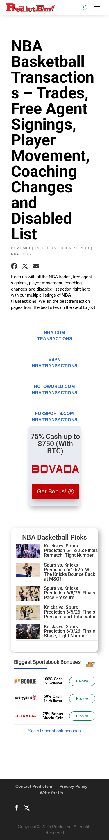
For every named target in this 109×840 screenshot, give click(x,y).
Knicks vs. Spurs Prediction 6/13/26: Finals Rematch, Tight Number (71, 550)
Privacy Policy (73, 786)
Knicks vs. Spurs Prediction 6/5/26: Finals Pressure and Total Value (70, 612)
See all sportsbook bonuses (54, 730)
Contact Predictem (33, 786)
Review (82, 681)
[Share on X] (25, 266)
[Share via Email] (36, 266)
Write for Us (51, 792)
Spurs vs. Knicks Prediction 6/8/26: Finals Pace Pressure (69, 592)
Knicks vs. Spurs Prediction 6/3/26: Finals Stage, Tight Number (69, 631)
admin (23, 248)
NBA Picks (21, 254)
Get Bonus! (51, 491)
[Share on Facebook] (14, 266)
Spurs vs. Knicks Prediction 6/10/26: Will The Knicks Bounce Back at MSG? (69, 572)
